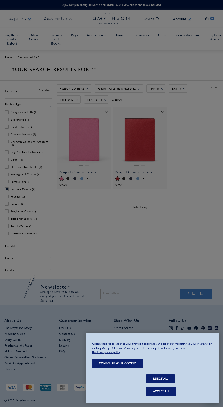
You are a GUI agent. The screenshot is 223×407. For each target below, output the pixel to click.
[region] (152, 368)
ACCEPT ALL (161, 391)
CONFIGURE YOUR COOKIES (118, 363)
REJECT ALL (160, 378)
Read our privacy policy (106, 352)
